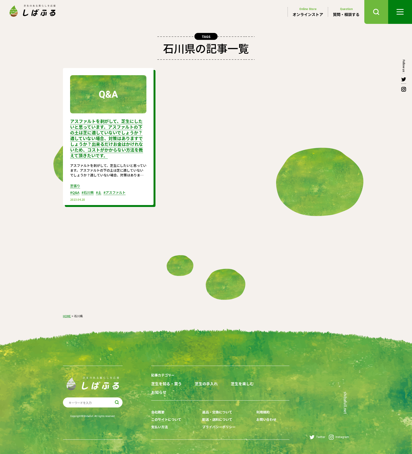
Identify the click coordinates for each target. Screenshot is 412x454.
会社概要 (158, 412)
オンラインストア (308, 12)
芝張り (75, 185)
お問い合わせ (266, 419)
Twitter (320, 437)
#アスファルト (114, 192)
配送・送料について (217, 419)
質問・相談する (346, 12)
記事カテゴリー (163, 375)
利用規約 (263, 412)
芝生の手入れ (206, 383)
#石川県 (88, 192)
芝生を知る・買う (166, 383)
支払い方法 (159, 426)
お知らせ (158, 392)
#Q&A (74, 192)
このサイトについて (166, 419)
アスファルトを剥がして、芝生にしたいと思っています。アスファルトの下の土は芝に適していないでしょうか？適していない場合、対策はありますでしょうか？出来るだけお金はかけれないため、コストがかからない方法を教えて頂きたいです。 (106, 138)
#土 (98, 192)
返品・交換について (217, 412)
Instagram (342, 437)
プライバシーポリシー (219, 426)
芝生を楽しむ (242, 383)
